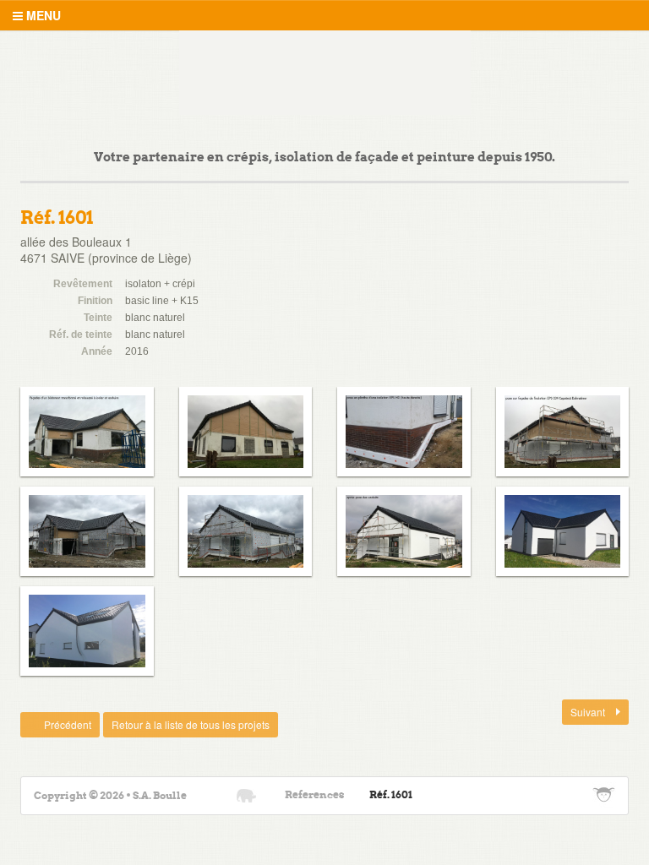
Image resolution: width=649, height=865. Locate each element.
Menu (42, 15)
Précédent (55, 724)
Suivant (585, 712)
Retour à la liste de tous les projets (191, 724)
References (314, 795)
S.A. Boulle (325, 72)
